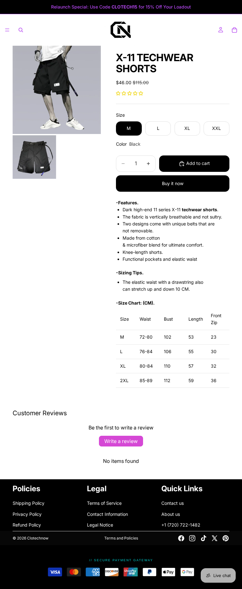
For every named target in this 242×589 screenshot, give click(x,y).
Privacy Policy (27, 514)
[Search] (21, 30)
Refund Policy (27, 525)
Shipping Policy (28, 503)
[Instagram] (192, 538)
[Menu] (7, 30)
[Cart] (234, 30)
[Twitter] (214, 538)
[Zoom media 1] (57, 90)
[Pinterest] (225, 538)
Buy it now (172, 183)
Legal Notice (100, 525)
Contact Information (107, 514)
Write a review (121, 441)
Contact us (172, 503)
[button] (129, 93)
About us (170, 514)
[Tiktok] (203, 538)
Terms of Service (104, 503)
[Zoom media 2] (34, 157)
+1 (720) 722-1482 (180, 525)
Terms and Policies (121, 538)
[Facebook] (181, 538)
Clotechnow (38, 538)
